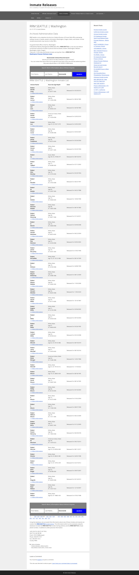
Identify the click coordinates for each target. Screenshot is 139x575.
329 (38, 516)
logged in (39, 560)
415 (65, 516)
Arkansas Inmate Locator (101, 77)
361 (46, 518)
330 (41, 516)
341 (40, 518)
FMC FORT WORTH (99, 83)
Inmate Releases (43, 5)
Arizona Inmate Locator (100, 34)
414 (62, 516)
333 (50, 516)
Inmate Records (35, 13)
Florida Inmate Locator (100, 30)
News (32, 18)
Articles (39, 18)
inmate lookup (45, 524)
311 (34, 518)
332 (47, 516)
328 (35, 516)
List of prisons (99, 13)
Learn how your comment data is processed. (64, 563)
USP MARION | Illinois (100, 48)
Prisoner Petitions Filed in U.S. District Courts (82, 13)
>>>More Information (36, 93)
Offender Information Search (49, 13)
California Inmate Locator (101, 32)
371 (49, 518)
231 (79, 516)
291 (82, 516)
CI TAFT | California (99, 90)
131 (76, 516)
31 (74, 516)
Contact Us (48, 18)
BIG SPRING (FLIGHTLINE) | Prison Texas (41, 547)
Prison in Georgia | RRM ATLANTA (39, 546)
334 (53, 516)
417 (71, 516)
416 (68, 516)
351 (43, 518)
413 (59, 516)
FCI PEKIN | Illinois (99, 55)
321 (37, 518)
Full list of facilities (63, 13)
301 (31, 518)
